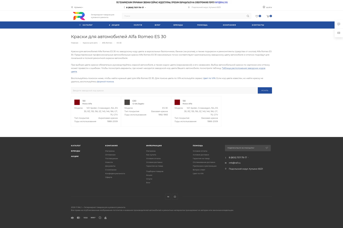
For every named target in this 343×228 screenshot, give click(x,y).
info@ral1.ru (235, 163)
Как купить (151, 155)
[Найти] (248, 16)
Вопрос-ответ (199, 170)
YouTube (175, 197)
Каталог (76, 145)
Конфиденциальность (115, 173)
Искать (264, 90)
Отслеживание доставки (204, 162)
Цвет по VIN (209, 78)
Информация (154, 145)
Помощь (198, 145)
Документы (110, 166)
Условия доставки (154, 162)
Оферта (108, 177)
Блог (148, 182)
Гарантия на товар (154, 166)
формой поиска (105, 81)
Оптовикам (110, 155)
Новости (109, 162)
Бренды (75, 151)
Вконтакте (168, 197)
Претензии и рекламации (205, 166)
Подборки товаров (154, 171)
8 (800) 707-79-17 (135, 7)
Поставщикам (111, 158)
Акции (75, 156)
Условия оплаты (153, 158)
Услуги (149, 179)
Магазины (110, 151)
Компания (111, 145)
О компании (110, 170)
